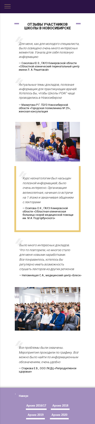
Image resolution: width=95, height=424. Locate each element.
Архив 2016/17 (36, 405)
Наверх (23, 396)
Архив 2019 (36, 414)
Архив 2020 (59, 414)
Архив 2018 (60, 405)
